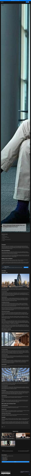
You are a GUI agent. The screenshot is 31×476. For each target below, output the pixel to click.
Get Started (25, 267)
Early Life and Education (4, 236)
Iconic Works (3, 238)
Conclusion (3, 240)
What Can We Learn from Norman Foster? (6, 239)
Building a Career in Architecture (5, 237)
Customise (8, 474)
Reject (3, 474)
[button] (15, 0)
